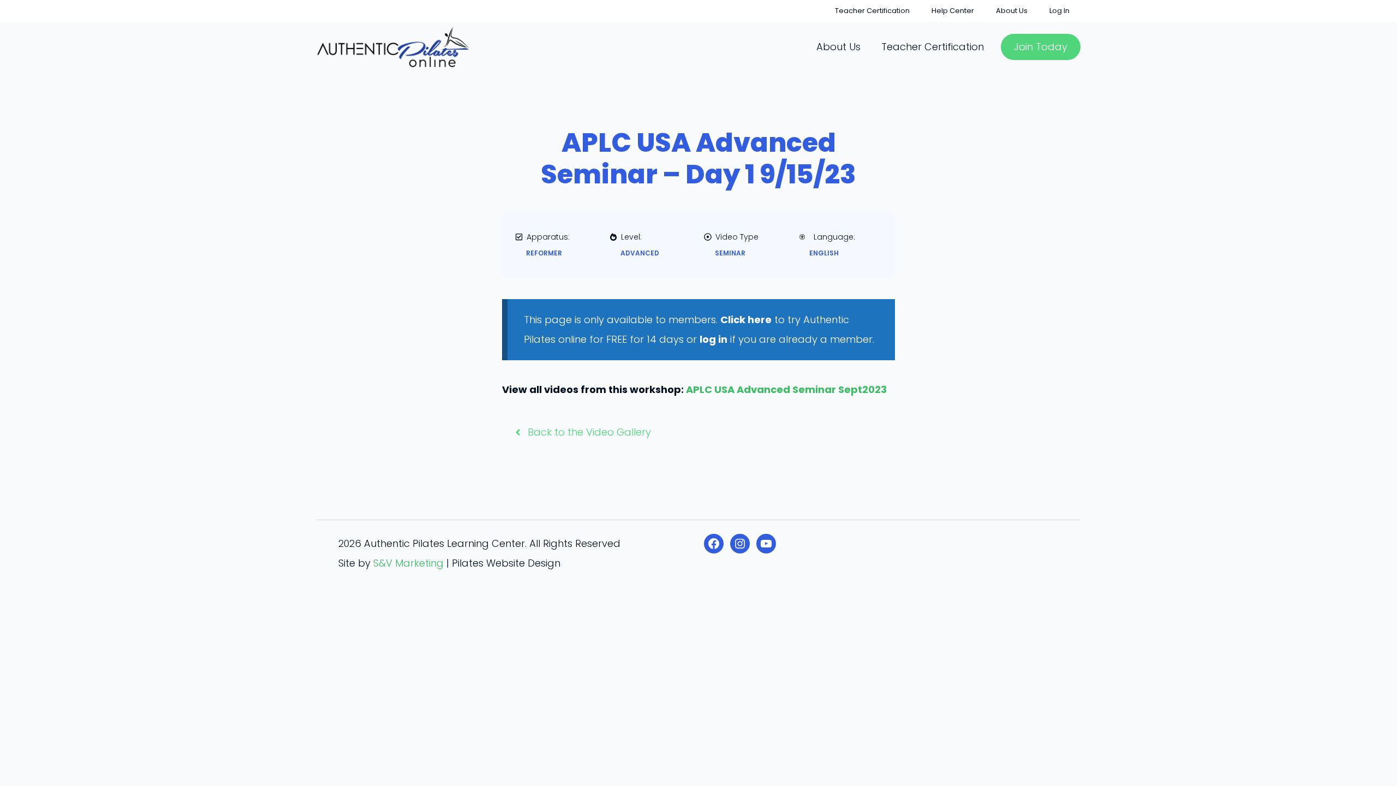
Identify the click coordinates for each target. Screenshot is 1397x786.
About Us (1012, 10)
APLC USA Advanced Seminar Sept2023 (786, 389)
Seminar (730, 253)
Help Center (953, 10)
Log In (1059, 10)
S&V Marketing (408, 563)
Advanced (639, 253)
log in (713, 339)
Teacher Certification (872, 10)
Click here (746, 319)
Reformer (544, 253)
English (824, 253)
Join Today (1040, 46)
